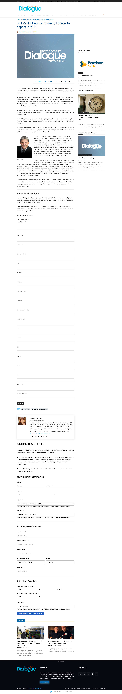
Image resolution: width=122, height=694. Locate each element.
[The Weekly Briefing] (91, 146)
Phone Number (21, 291)
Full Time (81, 72)
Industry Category (22, 394)
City (18, 347)
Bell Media (27, 409)
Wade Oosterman (43, 409)
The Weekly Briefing (86, 158)
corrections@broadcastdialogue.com (40, 433)
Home (18, 19)
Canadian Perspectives (85, 90)
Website (19, 282)
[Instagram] (97, 1)
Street (18, 338)
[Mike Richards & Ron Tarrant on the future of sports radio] (61, 632)
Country (19, 356)
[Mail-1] (104, 1)
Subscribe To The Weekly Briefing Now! (30, 613)
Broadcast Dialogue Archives (27, 19)
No (40, 589)
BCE (22, 409)
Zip (18, 375)
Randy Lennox (34, 409)
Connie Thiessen (23, 31)
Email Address (21, 222)
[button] (103, 14)
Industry (19, 272)
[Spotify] (102, 1)
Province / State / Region (23, 558)
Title (18, 263)
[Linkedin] (100, 1)
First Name (20, 235)
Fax (18, 328)
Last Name (20, 245)
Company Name (21, 254)
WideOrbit (19, 647)
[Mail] (38, 435)
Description (20, 384)
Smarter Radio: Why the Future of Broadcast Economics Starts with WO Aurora (29, 643)
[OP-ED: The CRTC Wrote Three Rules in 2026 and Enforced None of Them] (91, 104)
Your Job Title (20, 510)
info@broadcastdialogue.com (35, 688)
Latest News (19, 638)
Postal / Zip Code (21, 567)
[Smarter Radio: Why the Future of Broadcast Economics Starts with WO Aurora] (30, 632)
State (18, 366)
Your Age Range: (21, 602)
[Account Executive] (91, 64)
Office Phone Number (23, 310)
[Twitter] (95, 1)
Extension (19, 300)
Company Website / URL (23, 540)
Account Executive (85, 76)
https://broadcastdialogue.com (37, 420)
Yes (20, 589)
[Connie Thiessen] (18, 32)
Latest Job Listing (84, 51)
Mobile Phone (21, 319)
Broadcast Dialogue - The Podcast (55, 638)
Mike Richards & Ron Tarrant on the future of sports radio (60, 642)
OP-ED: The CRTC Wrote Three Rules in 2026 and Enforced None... (90, 118)
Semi (60, 589)
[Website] (46, 435)
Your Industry (20, 500)
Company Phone (21, 549)
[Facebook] (30, 435)
